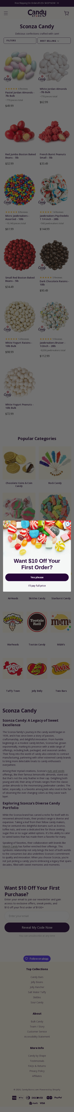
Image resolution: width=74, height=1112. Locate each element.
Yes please (37, 577)
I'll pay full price (37, 585)
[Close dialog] (67, 524)
